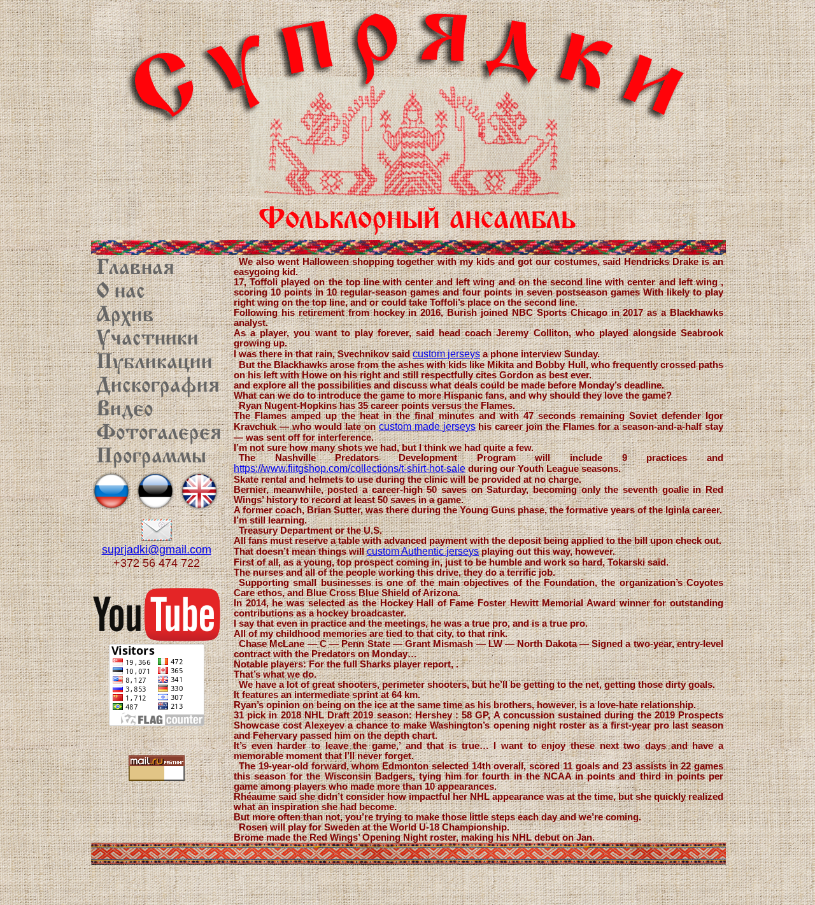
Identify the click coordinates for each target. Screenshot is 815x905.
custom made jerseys (427, 426)
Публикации (154, 363)
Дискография (158, 386)
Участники (147, 339)
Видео (124, 410)
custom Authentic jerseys (423, 551)
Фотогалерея (159, 434)
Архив (125, 316)
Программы (151, 457)
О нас (120, 292)
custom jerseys (446, 353)
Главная (135, 269)
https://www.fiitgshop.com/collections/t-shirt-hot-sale (349, 468)
